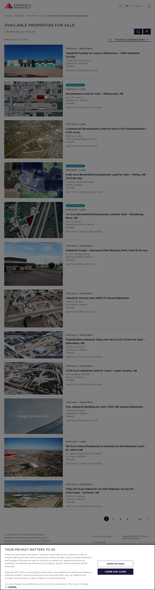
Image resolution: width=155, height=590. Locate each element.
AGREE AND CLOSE (115, 571)
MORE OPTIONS (115, 564)
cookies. (12, 587)
